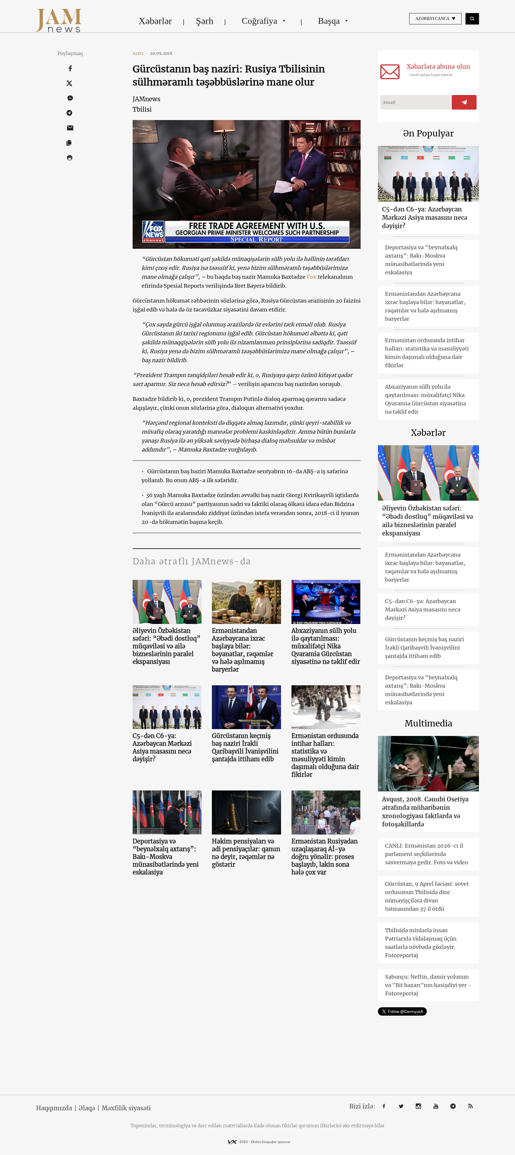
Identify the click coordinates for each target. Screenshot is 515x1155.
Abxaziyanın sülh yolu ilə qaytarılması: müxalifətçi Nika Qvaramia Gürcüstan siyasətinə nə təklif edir (325, 646)
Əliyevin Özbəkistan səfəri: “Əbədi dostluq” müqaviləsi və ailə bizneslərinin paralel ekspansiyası (167, 646)
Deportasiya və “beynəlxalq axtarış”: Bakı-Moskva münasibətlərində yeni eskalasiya (166, 857)
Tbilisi (142, 109)
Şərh (204, 20)
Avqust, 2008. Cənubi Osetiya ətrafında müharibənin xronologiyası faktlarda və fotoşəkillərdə (425, 812)
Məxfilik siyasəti (126, 1108)
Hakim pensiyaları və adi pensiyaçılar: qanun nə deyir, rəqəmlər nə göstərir (246, 853)
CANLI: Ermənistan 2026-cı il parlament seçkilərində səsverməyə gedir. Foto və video (426, 854)
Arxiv (140, 53)
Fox (312, 276)
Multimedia (428, 723)
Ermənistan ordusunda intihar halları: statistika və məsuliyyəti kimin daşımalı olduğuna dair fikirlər (325, 755)
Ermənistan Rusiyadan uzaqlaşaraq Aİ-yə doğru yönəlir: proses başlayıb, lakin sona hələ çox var (324, 857)
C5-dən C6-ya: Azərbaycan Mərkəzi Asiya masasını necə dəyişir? (162, 747)
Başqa (329, 21)
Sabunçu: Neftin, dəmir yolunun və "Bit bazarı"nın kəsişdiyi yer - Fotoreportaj (428, 985)
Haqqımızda (54, 1108)
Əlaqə (87, 1108)
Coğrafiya (259, 21)
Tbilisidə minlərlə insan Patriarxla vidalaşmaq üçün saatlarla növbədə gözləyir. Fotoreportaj (421, 943)
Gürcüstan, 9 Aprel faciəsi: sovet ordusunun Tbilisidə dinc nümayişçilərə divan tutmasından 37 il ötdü (427, 896)
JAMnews (146, 99)
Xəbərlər (155, 20)
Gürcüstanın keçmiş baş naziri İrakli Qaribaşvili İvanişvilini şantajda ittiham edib (245, 747)
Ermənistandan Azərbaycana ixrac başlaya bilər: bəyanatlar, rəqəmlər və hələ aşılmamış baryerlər (242, 650)
